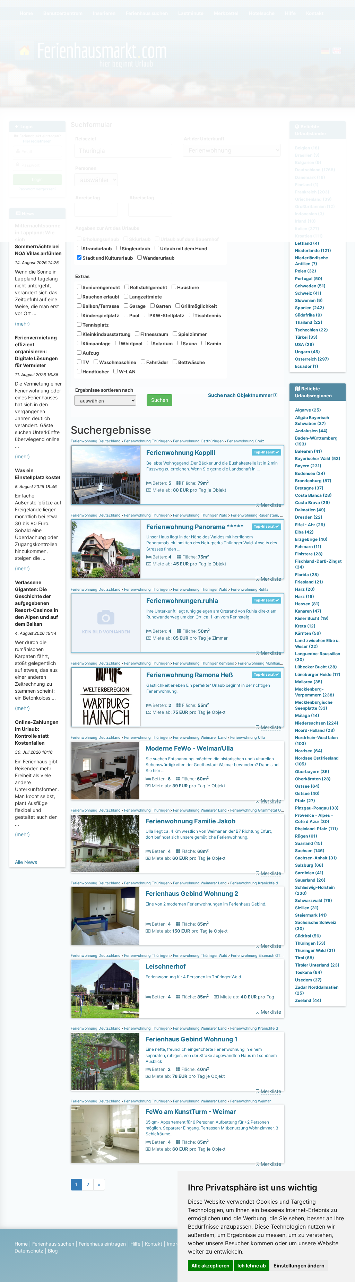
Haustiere (187, 287)
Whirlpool (131, 343)
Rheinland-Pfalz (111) (316, 828)
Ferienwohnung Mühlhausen (261, 663)
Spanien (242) (309, 307)
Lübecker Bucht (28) (316, 666)
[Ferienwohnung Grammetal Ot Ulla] (105, 843)
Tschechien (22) (311, 329)
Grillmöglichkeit (198, 306)
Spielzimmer (192, 334)
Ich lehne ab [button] (251, 1265)
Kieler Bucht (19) (312, 618)
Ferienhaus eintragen (102, 1244)
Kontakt (153, 1244)
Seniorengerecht (100, 287)
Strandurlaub (96, 248)
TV (85, 362)
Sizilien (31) (307, 907)
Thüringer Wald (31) (315, 950)
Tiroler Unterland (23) (317, 965)
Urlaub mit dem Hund (183, 248)
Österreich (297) (312, 359)
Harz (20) (305, 589)
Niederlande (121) (313, 250)
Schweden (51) (310, 285)
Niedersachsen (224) (316, 723)
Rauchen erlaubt (100, 297)
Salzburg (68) (309, 865)
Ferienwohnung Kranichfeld (253, 883)
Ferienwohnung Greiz (245, 441)
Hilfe (135, 1244)
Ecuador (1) (306, 366)
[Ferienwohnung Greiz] (106, 475)
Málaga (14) (307, 715)
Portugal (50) (308, 278)
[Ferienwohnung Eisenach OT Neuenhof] (105, 989)
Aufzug (90, 353)
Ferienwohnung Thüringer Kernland (203, 663)
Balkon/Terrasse (100, 306)
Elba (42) (304, 532)
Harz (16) (304, 596)
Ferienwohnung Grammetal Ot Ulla (259, 810)
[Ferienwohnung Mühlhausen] (106, 697)
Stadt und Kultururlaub (107, 258)
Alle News (26, 862)
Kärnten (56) (308, 633)
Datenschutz (29, 1251)
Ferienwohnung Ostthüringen (198, 441)
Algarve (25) (308, 410)
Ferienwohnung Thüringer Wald (200, 515)
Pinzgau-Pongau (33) (317, 808)
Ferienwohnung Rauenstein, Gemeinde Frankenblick (275, 515)
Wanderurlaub (158, 258)
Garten (163, 306)
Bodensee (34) (310, 473)
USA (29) (304, 344)
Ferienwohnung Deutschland (96, 441)
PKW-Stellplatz (166, 315)
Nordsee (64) (308, 750)
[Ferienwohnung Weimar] (105, 1134)
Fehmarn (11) (308, 546)
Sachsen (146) (309, 850)
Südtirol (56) (308, 935)
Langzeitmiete (145, 297)
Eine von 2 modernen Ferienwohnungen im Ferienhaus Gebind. (206, 904)
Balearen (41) (308, 451)
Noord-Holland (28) (315, 730)
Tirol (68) (304, 957)
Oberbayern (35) (312, 771)
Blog (53, 1251)
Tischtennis (207, 315)
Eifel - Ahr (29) (310, 524)
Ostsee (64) (307, 786)
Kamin (213, 343)
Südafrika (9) (308, 315)
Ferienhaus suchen (53, 1244)
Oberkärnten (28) (313, 778)
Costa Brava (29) (312, 502)
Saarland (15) (308, 843)
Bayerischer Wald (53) (317, 458)
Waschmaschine (117, 362)
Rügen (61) (306, 836)
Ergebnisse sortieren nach (104, 390)
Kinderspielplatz (100, 315)
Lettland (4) (307, 243)
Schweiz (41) (308, 293)
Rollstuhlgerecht (148, 287)
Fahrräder (156, 362)
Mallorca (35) (308, 681)
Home (21, 1244)
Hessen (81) (307, 603)
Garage (137, 306)
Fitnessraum (153, 334)
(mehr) (22, 324)
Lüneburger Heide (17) (317, 674)
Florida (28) (307, 574)
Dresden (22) (308, 517)
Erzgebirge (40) (311, 539)
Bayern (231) (308, 465)
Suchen (159, 400)
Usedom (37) (308, 979)
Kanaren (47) (308, 611)
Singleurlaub (135, 248)
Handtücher (95, 371)
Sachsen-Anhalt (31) (316, 857)
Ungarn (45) (307, 351)
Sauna (189, 343)
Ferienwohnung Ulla (247, 737)
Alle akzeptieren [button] (210, 1265)
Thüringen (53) (310, 943)
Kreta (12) (305, 626)
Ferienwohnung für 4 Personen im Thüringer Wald (193, 976)
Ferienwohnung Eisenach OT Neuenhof (264, 955)
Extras (82, 276)
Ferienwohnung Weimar (250, 1101)
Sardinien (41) (309, 872)
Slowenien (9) (309, 300)
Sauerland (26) (310, 880)
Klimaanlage (96, 343)
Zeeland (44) (308, 1000)
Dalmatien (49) (310, 509)
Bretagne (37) (309, 488)
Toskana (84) (308, 972)
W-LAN (127, 371)
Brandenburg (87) (313, 480)
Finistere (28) (309, 553)
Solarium (162, 343)
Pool (133, 315)
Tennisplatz (95, 325)
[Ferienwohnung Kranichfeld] (105, 916)
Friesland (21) (309, 581)
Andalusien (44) (311, 430)
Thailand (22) (308, 322)
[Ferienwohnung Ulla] (105, 771)
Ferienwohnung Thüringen (147, 441)
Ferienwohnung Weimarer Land (200, 737)
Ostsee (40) (307, 793)
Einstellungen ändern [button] (299, 1265)
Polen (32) (305, 271)
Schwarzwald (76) (313, 900)
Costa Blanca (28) (313, 495)
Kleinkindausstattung (105, 334)
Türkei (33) (306, 337)
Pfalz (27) (305, 800)
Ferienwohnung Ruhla (249, 589)
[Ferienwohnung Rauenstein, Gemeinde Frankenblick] (106, 549)
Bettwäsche (191, 362)
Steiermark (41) (311, 915)
